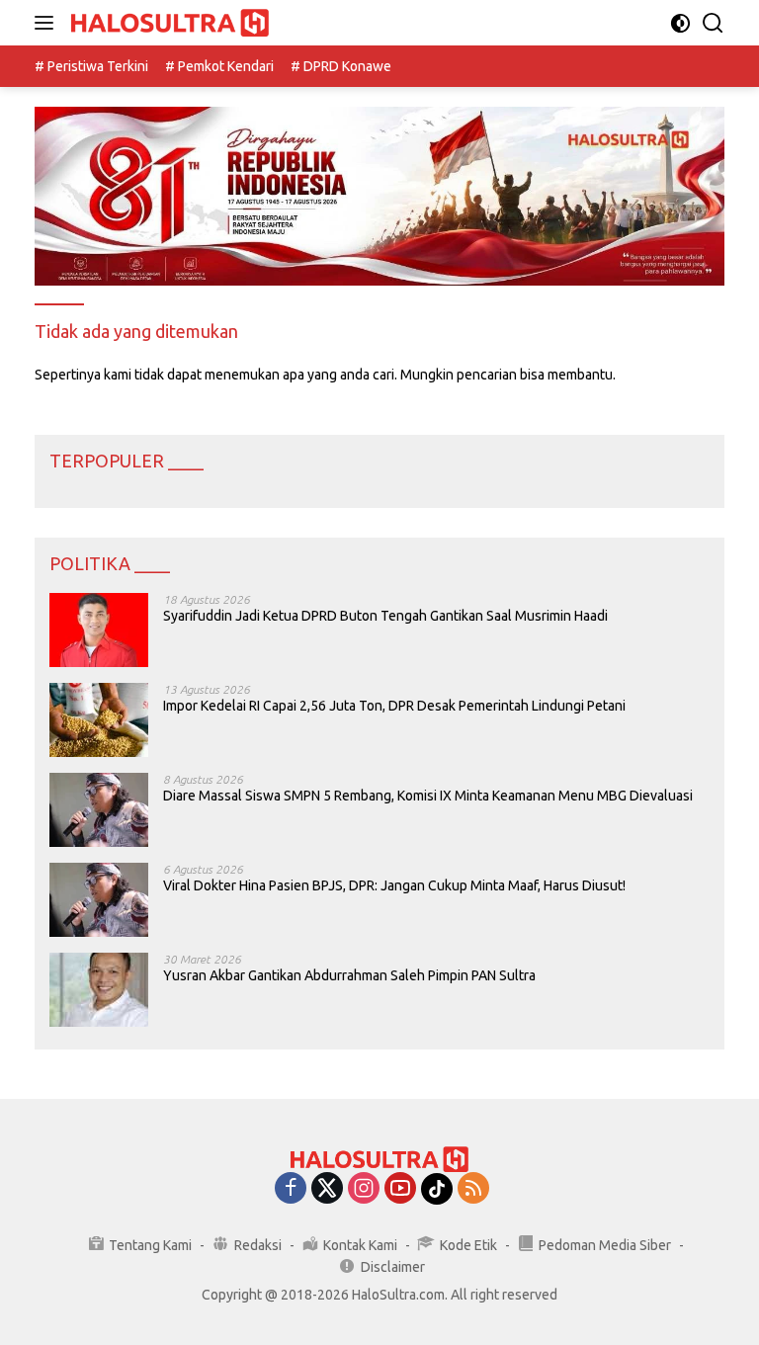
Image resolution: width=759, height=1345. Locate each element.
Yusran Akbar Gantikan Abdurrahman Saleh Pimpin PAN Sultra (349, 975)
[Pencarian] (713, 23)
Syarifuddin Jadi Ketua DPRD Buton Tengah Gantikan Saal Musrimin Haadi (385, 616)
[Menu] (48, 23)
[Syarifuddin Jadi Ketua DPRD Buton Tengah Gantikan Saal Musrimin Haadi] (98, 630)
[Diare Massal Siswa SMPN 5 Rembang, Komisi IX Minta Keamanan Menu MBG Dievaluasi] (98, 810)
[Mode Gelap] (680, 23)
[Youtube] (400, 1189)
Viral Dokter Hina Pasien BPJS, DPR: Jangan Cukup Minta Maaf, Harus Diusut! (394, 885)
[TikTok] (437, 1189)
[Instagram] (364, 1189)
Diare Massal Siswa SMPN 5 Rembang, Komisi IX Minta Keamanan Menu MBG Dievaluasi (428, 795)
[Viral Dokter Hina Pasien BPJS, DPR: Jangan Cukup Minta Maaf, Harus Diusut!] (98, 900)
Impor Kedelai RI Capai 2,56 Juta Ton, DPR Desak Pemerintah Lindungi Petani (394, 706)
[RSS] (473, 1189)
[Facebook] (290, 1189)
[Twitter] (327, 1189)
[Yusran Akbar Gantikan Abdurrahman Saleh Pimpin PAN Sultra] (98, 990)
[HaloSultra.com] (167, 23)
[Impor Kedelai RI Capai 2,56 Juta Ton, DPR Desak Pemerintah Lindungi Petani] (98, 720)
